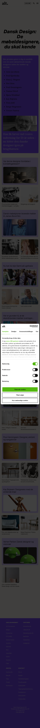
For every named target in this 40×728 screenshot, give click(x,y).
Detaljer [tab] (13, 331)
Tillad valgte (20, 395)
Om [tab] (37, 331)
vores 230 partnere (12, 341)
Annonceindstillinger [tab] (26, 331)
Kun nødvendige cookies (20, 400)
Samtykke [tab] (5, 331)
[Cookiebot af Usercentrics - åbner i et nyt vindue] (30, 326)
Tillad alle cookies (20, 389)
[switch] (35, 369)
